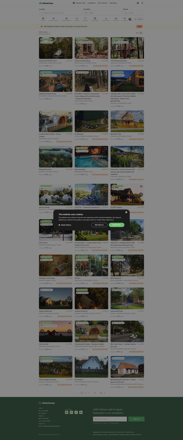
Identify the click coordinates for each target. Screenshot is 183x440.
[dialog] (91, 220)
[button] (65, 225)
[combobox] (126, 212)
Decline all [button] (99, 225)
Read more (109, 220)
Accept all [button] (116, 225)
